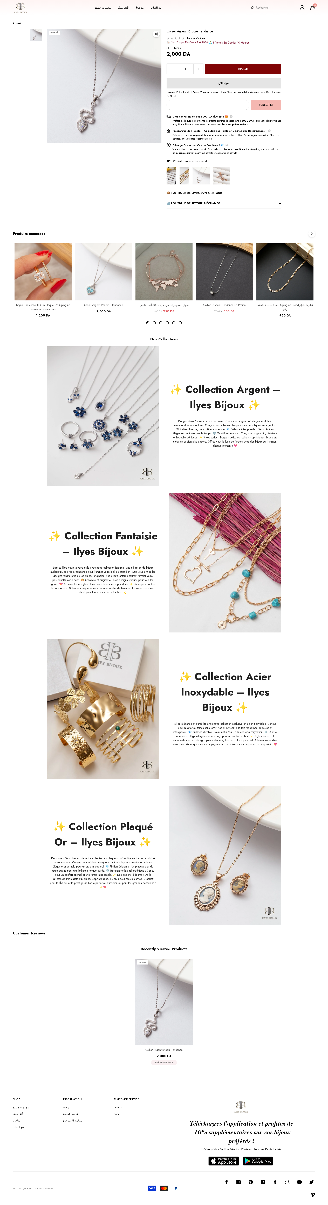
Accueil (17, 23)
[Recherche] (271, 8)
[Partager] (156, 34)
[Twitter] (311, 1182)
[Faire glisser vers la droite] (311, 233)
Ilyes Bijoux (27, 1188)
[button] (104, 7)
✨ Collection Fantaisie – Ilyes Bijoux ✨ (103, 543)
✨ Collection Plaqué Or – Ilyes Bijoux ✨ (103, 834)
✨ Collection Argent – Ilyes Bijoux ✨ (225, 397)
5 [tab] (173, 322)
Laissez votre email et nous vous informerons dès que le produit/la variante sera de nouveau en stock (224, 94)
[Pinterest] (250, 1182)
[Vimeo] (313, 1194)
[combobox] (274, 8)
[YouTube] (299, 1182)
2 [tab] (154, 322)
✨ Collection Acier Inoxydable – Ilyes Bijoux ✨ (225, 692)
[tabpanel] (43, 280)
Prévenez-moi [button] (164, 1062)
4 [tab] (167, 322)
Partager (156, 34)
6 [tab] (180, 322)
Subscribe (266, 105)
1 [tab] (147, 322)
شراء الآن (223, 83)
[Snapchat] (287, 1182)
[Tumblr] (275, 1182)
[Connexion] (302, 7)
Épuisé (243, 69)
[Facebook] (226, 1182)
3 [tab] (160, 322)
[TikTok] (263, 1182)
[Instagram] (238, 1182)
